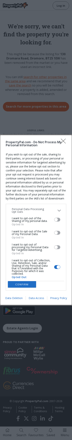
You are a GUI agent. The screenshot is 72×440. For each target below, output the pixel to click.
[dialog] (36, 220)
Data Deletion (14, 298)
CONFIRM (22, 284)
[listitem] (36, 210)
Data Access (36, 298)
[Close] (64, 142)
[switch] (57, 220)
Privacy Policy (58, 298)
